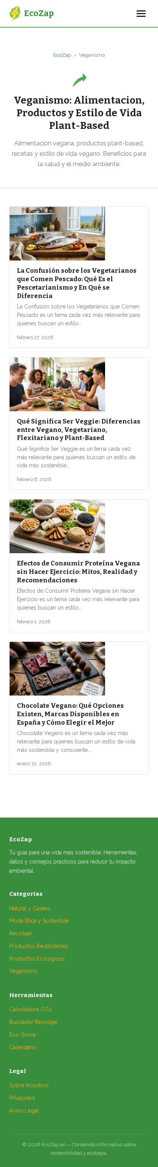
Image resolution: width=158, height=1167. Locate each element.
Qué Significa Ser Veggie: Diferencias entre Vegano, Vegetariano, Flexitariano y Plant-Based (78, 429)
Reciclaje (20, 933)
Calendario (22, 1047)
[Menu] (141, 13)
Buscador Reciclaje (33, 1022)
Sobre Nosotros (29, 1085)
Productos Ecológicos (37, 959)
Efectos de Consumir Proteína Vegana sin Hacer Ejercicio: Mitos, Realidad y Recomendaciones (78, 571)
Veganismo (23, 971)
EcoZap (62, 55)
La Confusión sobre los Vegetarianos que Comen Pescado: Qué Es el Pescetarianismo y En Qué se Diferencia (77, 283)
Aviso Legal (24, 1111)
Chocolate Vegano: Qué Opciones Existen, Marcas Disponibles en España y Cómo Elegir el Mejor (70, 714)
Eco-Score (22, 1035)
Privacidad (22, 1098)
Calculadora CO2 (30, 1009)
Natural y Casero (29, 908)
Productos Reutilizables (38, 946)
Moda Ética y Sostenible (39, 921)
